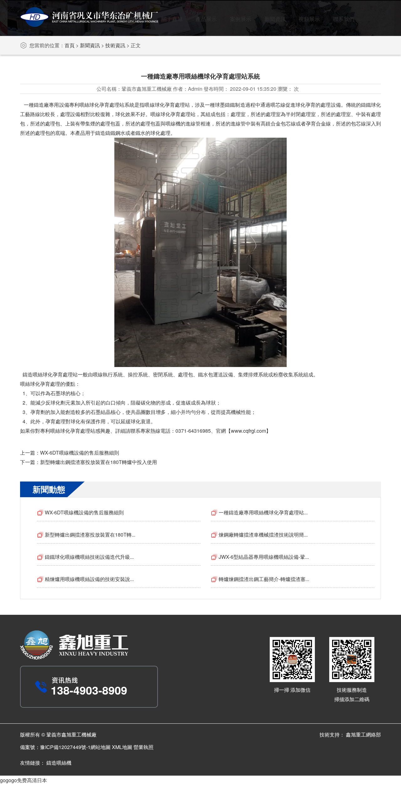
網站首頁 (137, 19)
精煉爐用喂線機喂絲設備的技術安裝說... (89, 579)
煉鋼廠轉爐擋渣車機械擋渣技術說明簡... (263, 534)
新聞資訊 (275, 19)
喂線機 (172, 123)
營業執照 (143, 747)
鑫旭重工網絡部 (363, 734)
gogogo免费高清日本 (23, 780)
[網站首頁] (89, 24)
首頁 (70, 45)
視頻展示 (309, 19)
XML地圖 (122, 747)
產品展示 (206, 19)
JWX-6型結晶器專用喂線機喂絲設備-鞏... (264, 556)
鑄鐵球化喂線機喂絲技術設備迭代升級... (89, 556)
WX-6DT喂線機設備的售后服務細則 (79, 452)
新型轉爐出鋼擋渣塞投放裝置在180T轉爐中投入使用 (98, 462)
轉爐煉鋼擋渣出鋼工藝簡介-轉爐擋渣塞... (264, 579)
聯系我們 (343, 19)
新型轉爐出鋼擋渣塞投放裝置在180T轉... (90, 534)
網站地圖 (101, 747)
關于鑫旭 (172, 19)
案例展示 (240, 19)
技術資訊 (115, 45)
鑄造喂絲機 (58, 762)
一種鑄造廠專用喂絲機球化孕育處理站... (263, 512)
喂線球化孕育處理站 (172, 114)
